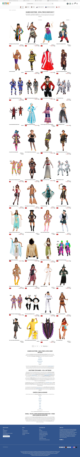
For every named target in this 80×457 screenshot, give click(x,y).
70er (46, 382)
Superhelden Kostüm (34, 375)
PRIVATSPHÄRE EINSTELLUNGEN (7, 433)
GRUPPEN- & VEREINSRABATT (43, 433)
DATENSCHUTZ (5, 430)
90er (51, 382)
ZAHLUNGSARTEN (25, 430)
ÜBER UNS (40, 430)
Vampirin (40, 398)
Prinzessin (40, 400)
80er (48, 382)
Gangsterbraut (40, 359)
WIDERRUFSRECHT (5, 434)
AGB (3, 429)
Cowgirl (40, 401)
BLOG (40, 429)
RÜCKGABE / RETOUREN (25, 433)
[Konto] (72, 3)
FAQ (23, 429)
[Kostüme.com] (6, 3)
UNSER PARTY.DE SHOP (42, 438)
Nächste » (45, 346)
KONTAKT (23, 434)
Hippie (40, 403)
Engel (40, 406)
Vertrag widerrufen (6, 436)
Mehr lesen (40, 16)
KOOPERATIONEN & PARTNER (43, 434)
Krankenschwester (40, 361)
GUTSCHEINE (41, 437)
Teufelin (40, 408)
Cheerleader (40, 362)
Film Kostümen (50, 374)
